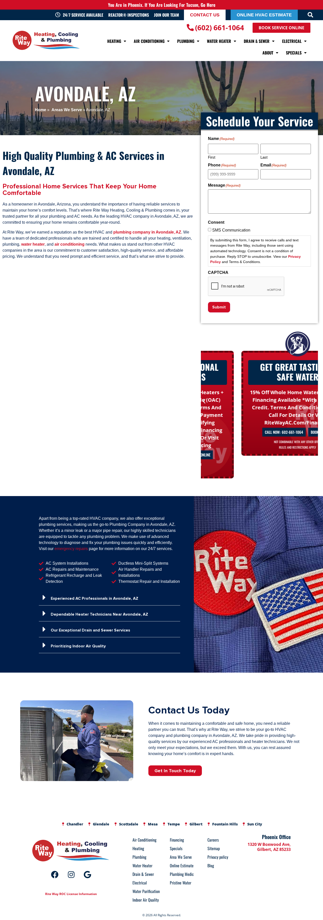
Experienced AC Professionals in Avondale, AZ (94, 598)
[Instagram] (71, 874)
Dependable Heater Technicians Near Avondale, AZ (99, 614)
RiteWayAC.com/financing (259, 422)
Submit (219, 307)
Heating (114, 41)
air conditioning (70, 244)
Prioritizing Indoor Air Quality (78, 646)
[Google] (87, 874)
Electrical (292, 41)
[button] (310, 15)
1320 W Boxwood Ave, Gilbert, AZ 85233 (269, 847)
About (267, 53)
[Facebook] (54, 874)
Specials (294, 53)
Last (263, 157)
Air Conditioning (149, 41)
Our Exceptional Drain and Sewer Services (90, 630)
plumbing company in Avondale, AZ (147, 232)
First (211, 157)
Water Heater (219, 41)
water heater (33, 244)
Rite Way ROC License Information (71, 894)
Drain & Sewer (257, 41)
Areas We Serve (66, 110)
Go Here (208, 5)
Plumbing (185, 41)
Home (40, 110)
